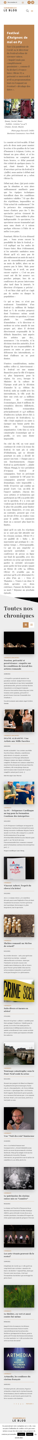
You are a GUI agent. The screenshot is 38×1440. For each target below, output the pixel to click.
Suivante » (30, 1404)
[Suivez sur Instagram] (32, 2)
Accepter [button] (21, 1434)
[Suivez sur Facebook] (29, 2)
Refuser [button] (29, 1434)
